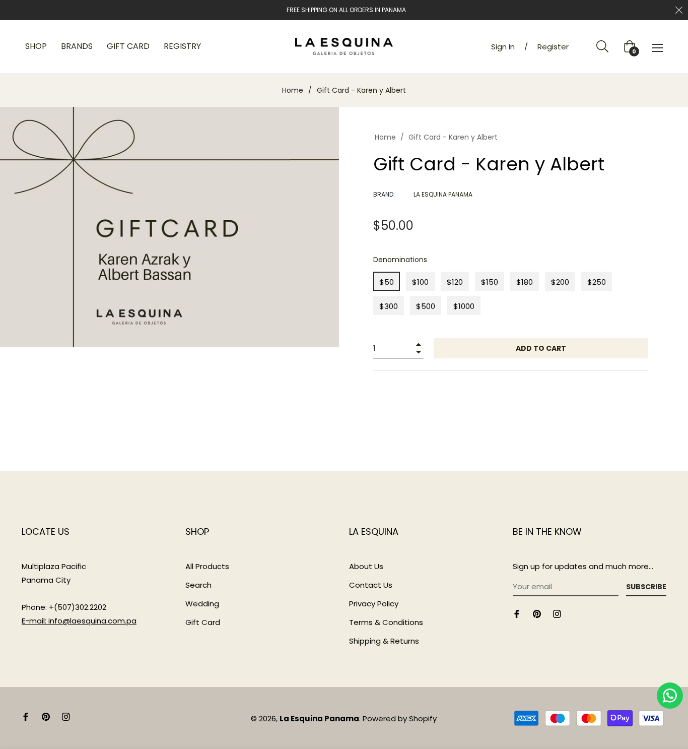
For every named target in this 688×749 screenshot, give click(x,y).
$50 (386, 282)
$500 (425, 306)
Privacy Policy (373, 603)
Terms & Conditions (386, 622)
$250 (596, 282)
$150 (489, 282)
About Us (366, 566)
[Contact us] (670, 695)
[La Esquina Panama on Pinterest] (537, 613)
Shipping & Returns (384, 641)
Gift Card (202, 622)
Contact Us (370, 585)
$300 (388, 306)
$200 (560, 282)
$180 (524, 282)
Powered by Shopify (400, 718)
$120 (455, 282)
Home (292, 90)
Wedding (202, 603)
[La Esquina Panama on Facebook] (517, 613)
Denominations (400, 260)
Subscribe (646, 587)
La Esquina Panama (319, 718)
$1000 (463, 306)
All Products (207, 566)
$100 (420, 282)
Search (198, 585)
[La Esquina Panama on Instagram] (557, 613)
